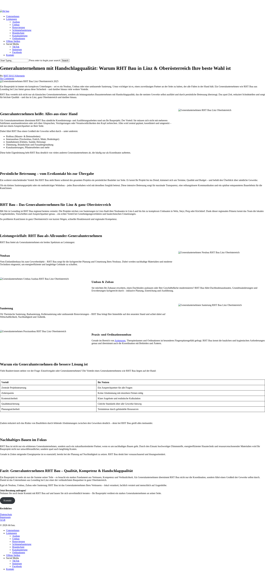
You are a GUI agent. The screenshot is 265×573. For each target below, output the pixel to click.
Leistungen (11, 533)
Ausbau (16, 536)
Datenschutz (6, 514)
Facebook (17, 566)
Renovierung (18, 541)
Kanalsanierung (19, 549)
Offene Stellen (13, 555)
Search (65, 60)
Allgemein (20, 75)
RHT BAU (9, 75)
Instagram (17, 563)
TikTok (15, 560)
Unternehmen (12, 530)
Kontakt (7, 500)
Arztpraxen (120, 340)
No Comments (7, 78)
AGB (2, 520)
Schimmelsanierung (21, 544)
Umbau (15, 538)
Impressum (5, 517)
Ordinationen (18, 552)
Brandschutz (18, 547)
